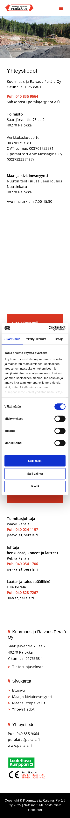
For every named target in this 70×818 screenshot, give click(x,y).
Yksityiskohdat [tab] (36, 339)
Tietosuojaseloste (28, 666)
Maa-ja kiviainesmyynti (32, 696)
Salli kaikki (35, 460)
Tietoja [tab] (59, 339)
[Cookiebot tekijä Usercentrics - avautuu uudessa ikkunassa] (49, 328)
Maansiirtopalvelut (29, 703)
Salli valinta (35, 473)
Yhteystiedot (23, 709)
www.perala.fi (20, 745)
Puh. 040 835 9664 (22, 96)
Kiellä (35, 486)
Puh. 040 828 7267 (22, 592)
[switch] (60, 419)
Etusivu (18, 690)
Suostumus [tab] (12, 339)
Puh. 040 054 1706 (22, 563)
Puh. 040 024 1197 (22, 529)
